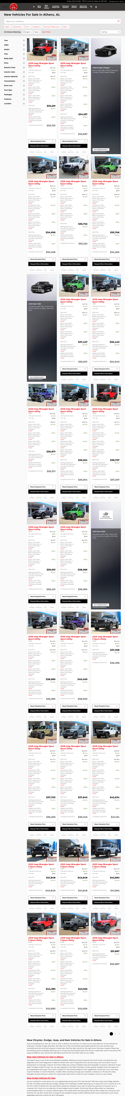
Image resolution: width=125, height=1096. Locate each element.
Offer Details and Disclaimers (99, 152)
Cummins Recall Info (55, 6)
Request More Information (39, 146)
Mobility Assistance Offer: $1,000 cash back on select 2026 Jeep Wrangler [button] (36, 112)
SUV (28, 27)
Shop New (39, 6)
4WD (65, 27)
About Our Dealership (83, 6)
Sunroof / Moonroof (52, 27)
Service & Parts (74, 6)
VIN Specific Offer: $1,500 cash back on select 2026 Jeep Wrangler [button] (99, 782)
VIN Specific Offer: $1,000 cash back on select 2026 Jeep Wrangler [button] (67, 90)
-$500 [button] (53, 87)
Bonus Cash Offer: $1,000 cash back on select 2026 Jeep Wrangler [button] (35, 82)
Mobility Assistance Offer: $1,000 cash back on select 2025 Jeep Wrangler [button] (100, 656)
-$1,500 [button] (117, 778)
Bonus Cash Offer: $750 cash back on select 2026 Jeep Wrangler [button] (98, 773)
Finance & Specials (65, 6)
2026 (7, 27)
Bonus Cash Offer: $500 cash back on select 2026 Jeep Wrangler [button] (34, 90)
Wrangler (26, 32)
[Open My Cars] (95, 6)
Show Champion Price (37, 141)
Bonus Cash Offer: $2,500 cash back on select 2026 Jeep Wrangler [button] (99, 765)
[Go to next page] (119, 1033)
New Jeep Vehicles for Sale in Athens (45, 1057)
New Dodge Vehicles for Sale (41, 1078)
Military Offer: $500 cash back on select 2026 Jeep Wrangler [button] (35, 119)
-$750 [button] (117, 770)
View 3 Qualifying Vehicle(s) (100, 150)
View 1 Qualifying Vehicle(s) (100, 605)
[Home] (5, 7)
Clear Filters (46, 32)
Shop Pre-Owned (46, 7)
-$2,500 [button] (116, 761)
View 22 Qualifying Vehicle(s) (37, 378)
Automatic (18, 27)
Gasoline (37, 27)
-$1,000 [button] (53, 79)
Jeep (36, 32)
